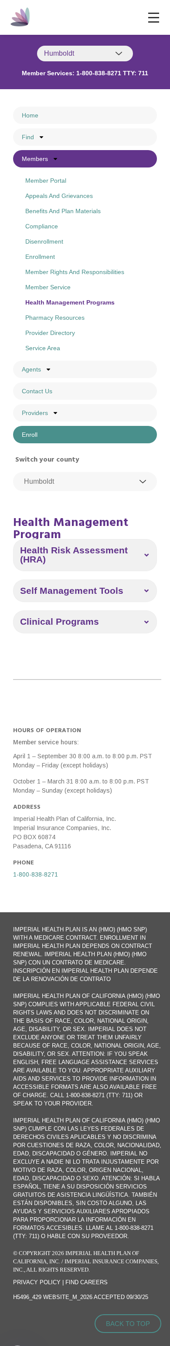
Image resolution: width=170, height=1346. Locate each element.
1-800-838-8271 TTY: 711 (112, 73)
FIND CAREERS (86, 1282)
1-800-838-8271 (35, 874)
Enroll (29, 434)
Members (35, 158)
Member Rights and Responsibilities (74, 271)
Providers (35, 412)
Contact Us (37, 391)
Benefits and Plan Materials (63, 211)
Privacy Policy (37, 1282)
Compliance (41, 226)
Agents (31, 369)
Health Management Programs (70, 302)
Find (28, 137)
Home (30, 115)
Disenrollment (44, 241)
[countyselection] (85, 481)
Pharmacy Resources (55, 317)
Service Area (42, 348)
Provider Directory (50, 332)
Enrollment (40, 256)
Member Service (48, 287)
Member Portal (45, 180)
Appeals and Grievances (59, 195)
